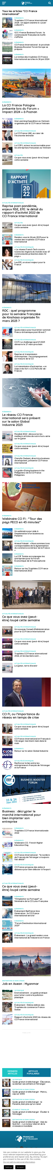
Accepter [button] (20, 1167)
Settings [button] (8, 1167)
